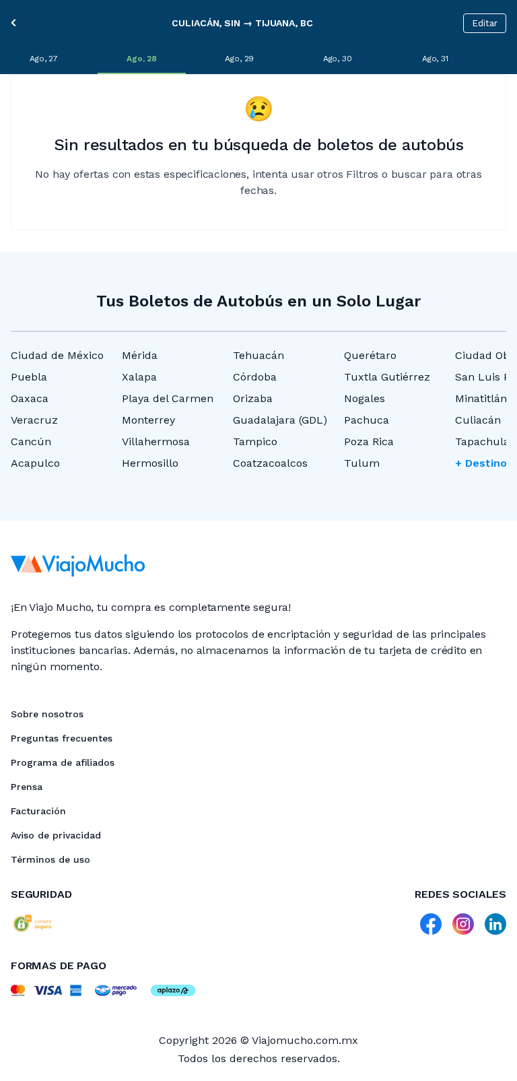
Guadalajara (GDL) (280, 420)
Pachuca (366, 420)
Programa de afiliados (62, 762)
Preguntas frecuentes (61, 738)
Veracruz (34, 420)
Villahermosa (156, 441)
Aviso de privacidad (56, 835)
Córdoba (255, 376)
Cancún (31, 441)
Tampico (255, 441)
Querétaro (370, 355)
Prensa (26, 786)
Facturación (38, 811)
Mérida (140, 355)
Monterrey (148, 420)
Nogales (364, 398)
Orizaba (253, 398)
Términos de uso (50, 859)
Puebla (29, 376)
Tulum (362, 463)
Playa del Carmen (167, 398)
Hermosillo (150, 463)
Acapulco (35, 463)
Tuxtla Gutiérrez (387, 376)
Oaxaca (29, 398)
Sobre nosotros (47, 714)
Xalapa (139, 376)
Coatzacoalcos (270, 463)
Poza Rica (369, 441)
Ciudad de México (57, 355)
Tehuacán (258, 355)
